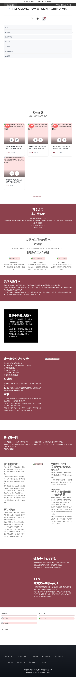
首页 (6, 27)
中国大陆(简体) (10, 5)
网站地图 (69, 5)
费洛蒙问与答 (9, 51)
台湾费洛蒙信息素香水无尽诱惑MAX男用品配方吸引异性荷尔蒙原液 (14, 181)
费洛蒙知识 (8, 37)
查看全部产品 (37, 196)
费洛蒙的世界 (45, 672)
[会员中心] (38, 19)
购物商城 (7, 32)
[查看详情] (12, 140)
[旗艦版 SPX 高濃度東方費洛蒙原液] (38, 464)
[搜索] (32, 19)
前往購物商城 (13, 336)
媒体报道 (7, 41)
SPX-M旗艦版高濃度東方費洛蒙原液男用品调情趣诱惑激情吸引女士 (61, 148)
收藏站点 (63, 5)
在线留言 (7, 56)
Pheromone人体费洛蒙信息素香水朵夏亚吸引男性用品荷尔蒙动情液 (14, 148)
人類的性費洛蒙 (9, 449)
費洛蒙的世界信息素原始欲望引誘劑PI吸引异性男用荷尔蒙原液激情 (37, 148)
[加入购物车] (17, 140)
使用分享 (7, 46)
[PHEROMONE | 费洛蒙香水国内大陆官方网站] (38, 10)
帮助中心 (58, 5)
